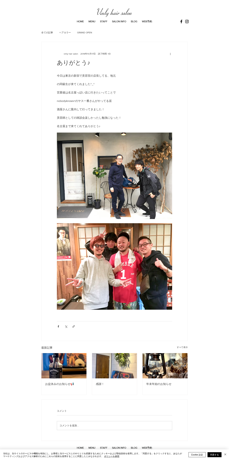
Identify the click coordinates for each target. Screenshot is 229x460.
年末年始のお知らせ (159, 384)
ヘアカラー (65, 32)
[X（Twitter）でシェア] (65, 326)
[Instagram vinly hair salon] (187, 21)
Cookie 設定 (197, 454)
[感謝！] (114, 365)
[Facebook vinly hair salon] (181, 21)
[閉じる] (225, 455)
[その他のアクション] (170, 54)
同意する (214, 454)
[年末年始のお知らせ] (165, 365)
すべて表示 (182, 347)
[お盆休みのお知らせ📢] (63, 365)
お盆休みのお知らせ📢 (59, 384)
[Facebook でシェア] (58, 326)
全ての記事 (47, 32)
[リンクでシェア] (73, 326)
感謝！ (100, 384)
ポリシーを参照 (111, 456)
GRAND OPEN (84, 32)
